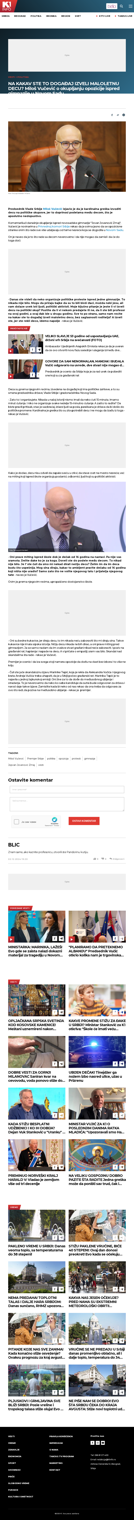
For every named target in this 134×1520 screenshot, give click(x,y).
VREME (14, 1207)
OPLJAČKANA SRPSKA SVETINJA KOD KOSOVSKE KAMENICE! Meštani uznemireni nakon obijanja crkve (36, 1025)
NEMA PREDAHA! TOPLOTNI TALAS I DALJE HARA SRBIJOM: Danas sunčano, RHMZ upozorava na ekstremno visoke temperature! (36, 1302)
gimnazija (89, 758)
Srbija (5, 16)
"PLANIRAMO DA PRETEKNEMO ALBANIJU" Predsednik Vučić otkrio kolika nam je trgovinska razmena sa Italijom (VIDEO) (96, 951)
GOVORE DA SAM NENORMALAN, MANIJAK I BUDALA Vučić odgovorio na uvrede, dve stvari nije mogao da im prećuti (84, 363)
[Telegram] (124, 115)
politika (51, 758)
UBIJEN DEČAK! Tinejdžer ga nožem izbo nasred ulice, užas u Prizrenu (95, 1076)
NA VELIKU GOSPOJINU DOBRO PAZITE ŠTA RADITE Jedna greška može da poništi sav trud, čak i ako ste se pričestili (97, 1180)
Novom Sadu (114, 230)
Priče (11, 1476)
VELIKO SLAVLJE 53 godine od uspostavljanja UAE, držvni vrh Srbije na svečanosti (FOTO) (82, 338)
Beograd (20, 16)
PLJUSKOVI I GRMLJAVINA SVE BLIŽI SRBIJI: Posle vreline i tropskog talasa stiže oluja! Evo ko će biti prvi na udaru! (36, 1405)
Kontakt (54, 1470)
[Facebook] (32, 349)
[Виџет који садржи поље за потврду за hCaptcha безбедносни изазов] (36, 822)
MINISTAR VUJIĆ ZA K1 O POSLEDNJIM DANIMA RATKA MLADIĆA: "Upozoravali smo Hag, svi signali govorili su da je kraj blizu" (97, 1128)
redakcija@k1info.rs (106, 1459)
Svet (78, 16)
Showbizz (14, 1470)
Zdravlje (13, 1450)
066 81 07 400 (102, 1455)
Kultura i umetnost (20, 1496)
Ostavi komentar (84, 821)
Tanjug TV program (61, 1456)
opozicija (63, 758)
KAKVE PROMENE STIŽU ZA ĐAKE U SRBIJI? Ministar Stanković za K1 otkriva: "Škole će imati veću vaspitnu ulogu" (97, 1025)
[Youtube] (103, 1443)
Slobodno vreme (18, 1483)
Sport (12, 1463)
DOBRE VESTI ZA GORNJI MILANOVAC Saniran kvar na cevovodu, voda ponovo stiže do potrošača (35, 1076)
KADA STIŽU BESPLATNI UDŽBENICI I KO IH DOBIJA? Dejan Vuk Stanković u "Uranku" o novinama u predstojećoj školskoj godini (36, 1128)
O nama (53, 1450)
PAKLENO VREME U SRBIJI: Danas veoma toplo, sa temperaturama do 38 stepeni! (36, 1250)
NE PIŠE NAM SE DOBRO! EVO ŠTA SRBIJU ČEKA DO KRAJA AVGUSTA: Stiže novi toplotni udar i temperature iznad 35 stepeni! (97, 1405)
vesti (41, 765)
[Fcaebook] (112, 115)
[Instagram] (98, 1443)
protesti (76, 758)
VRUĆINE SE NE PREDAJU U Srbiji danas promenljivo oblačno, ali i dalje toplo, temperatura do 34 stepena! (97, 1353)
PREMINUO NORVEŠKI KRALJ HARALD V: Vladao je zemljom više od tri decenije (33, 1180)
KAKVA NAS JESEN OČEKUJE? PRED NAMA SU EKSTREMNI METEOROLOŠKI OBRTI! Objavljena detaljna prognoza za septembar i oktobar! (96, 1302)
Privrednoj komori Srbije (54, 226)
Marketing (56, 1463)
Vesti (11, 77)
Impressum (56, 1443)
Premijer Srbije (35, 758)
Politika (36, 16)
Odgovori (119, 859)
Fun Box (13, 1490)
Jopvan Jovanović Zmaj (21, 765)
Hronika (51, 16)
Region (65, 16)
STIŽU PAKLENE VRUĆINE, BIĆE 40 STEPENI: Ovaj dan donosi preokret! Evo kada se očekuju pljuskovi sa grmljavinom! (95, 1250)
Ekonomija (14, 1456)
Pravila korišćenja (61, 1436)
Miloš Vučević (52, 208)
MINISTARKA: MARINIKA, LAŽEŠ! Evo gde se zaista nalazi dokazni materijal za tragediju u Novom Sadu (35, 951)
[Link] (118, 115)
